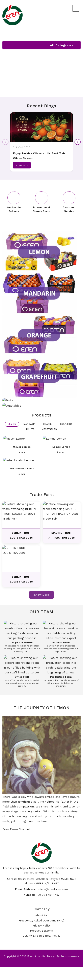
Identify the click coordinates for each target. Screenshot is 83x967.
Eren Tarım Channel (16, 829)
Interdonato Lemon (21, 468)
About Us (41, 915)
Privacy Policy (41, 925)
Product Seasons (41, 930)
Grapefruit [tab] (67, 424)
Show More (41, 594)
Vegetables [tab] (49, 429)
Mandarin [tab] (29, 424)
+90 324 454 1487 (47, 894)
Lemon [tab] (12, 424)
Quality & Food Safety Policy (41, 935)
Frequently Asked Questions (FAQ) (41, 920)
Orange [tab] (48, 424)
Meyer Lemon (21, 446)
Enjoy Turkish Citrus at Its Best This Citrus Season (39, 156)
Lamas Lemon (61, 446)
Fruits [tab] (30, 429)
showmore (22, 165)
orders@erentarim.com (52, 889)
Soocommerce (69, 956)
